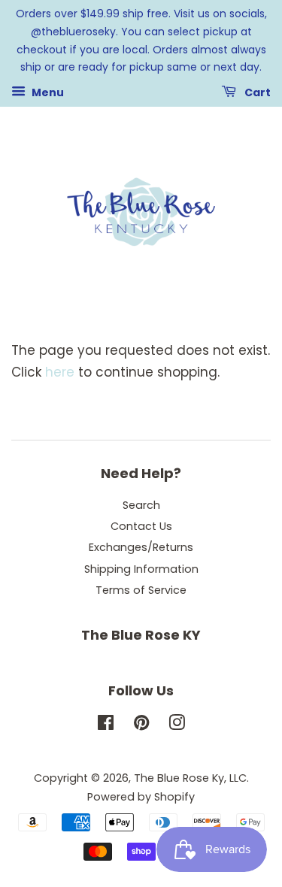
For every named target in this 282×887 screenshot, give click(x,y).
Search (141, 505)
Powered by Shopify (141, 796)
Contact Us (141, 526)
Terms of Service (141, 590)
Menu (46, 92)
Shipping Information (141, 569)
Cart (256, 92)
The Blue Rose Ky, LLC (190, 778)
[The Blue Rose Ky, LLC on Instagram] (176, 725)
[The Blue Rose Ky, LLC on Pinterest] (141, 725)
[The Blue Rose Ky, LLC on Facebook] (105, 725)
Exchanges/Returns (141, 547)
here (59, 372)
